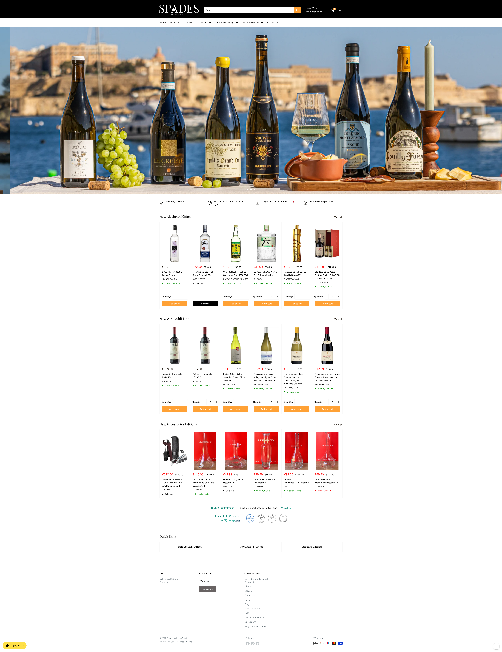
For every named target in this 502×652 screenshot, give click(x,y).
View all (338, 217)
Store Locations (252, 608)
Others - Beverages (225, 22)
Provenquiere (261, 384)
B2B (246, 613)
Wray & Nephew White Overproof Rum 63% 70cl (235, 273)
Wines (204, 22)
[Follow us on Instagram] (253, 643)
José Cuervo (199, 279)
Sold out (205, 303)
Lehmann (197, 490)
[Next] (342, 265)
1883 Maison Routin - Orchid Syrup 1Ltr (172, 273)
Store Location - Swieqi (251, 547)
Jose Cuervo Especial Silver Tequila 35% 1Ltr (204, 273)
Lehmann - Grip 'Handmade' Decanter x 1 (327, 481)
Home (162, 22)
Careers (248, 590)
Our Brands (250, 621)
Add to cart (174, 303)
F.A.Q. (247, 599)
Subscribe (208, 588)
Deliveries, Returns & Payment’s (169, 580)
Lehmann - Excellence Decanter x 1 (264, 481)
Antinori (166, 381)
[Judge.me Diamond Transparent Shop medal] (250, 518)
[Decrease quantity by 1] (174, 296)
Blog (246, 604)
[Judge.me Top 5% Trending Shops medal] (283, 518)
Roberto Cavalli (292, 279)
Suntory (258, 279)
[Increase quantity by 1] (186, 296)
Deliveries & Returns (312, 547)
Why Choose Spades (255, 626)
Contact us (272, 22)
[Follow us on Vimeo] (257, 643)
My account (313, 11)
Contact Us (250, 595)
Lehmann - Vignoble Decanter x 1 (233, 481)
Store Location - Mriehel (190, 547)
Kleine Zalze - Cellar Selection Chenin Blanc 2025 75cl (234, 377)
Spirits (190, 22)
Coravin (166, 490)
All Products (176, 22)
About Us (249, 586)
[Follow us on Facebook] (248, 643)
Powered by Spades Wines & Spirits (175, 641)
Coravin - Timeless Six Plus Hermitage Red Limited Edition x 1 (173, 482)
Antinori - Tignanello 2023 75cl (202, 376)
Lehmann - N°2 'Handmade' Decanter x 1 (296, 481)
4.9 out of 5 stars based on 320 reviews (257, 508)
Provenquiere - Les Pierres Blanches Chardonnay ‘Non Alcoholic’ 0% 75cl (293, 379)
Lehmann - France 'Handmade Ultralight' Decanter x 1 (203, 482)
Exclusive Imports (251, 22)
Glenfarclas (321, 282)
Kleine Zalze (229, 384)
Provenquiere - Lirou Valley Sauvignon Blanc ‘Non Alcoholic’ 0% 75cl (265, 377)
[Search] (297, 10)
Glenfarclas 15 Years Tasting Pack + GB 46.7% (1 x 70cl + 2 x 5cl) (327, 275)
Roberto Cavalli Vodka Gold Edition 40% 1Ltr (295, 273)
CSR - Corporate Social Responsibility (256, 580)
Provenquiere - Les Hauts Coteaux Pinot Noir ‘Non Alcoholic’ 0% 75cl (327, 377)
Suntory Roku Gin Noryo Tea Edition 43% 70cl (265, 273)
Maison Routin (169, 279)
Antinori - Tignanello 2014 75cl (172, 376)
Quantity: (166, 296)
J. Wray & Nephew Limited (235, 279)
